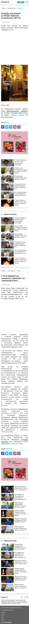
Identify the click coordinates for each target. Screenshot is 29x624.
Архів (2, 617)
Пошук (2, 619)
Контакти (3, 612)
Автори (2, 614)
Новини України (11, 8)
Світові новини (11, 270)
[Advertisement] (14, 47)
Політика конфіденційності (7, 610)
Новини (21, 2)
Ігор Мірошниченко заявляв (14, 111)
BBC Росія (9, 448)
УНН (8, 122)
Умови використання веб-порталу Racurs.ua (11, 607)
